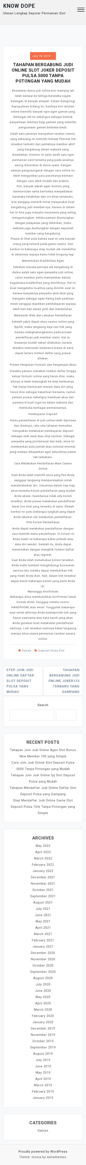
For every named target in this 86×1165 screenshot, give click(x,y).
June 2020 (43, 991)
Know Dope (19, 6)
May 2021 (43, 921)
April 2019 (43, 1079)
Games (26, 650)
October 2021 (43, 890)
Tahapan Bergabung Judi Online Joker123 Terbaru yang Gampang (64, 681)
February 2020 (43, 1016)
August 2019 (43, 1054)
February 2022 (43, 865)
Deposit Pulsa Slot (51, 650)
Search (43, 705)
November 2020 (43, 959)
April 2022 (43, 852)
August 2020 (43, 978)
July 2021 (43, 909)
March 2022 (43, 858)
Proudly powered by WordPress (43, 1151)
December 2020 (43, 953)
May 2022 (43, 846)
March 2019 (43, 1085)
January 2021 (43, 946)
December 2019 (43, 1028)
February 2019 (43, 1091)
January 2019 (43, 1098)
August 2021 (43, 902)
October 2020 (43, 965)
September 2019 (43, 1047)
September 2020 (43, 972)
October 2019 (43, 1041)
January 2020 (43, 1022)
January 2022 (43, 871)
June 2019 (43, 1066)
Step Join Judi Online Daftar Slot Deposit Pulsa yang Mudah (20, 681)
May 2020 (43, 997)
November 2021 (43, 883)
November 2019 (43, 1035)
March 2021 (43, 934)
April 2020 (43, 1003)
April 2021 (43, 928)
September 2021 (43, 896)
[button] (81, 10)
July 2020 (43, 984)
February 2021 (43, 940)
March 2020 (43, 1009)
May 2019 (43, 1072)
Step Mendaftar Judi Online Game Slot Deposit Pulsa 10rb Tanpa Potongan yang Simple (43, 807)
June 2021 (43, 915)
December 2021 (43, 877)
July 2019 (43, 1060)
